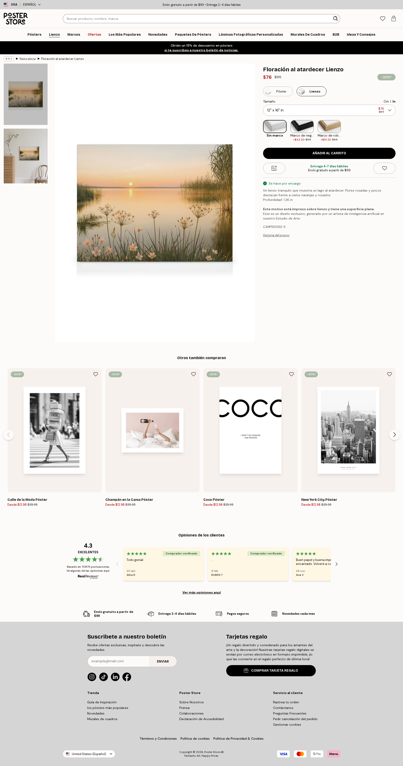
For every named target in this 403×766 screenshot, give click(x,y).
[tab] (382, 19)
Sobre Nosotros (191, 702)
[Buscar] (336, 18)
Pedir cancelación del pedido (295, 719)
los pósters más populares (107, 708)
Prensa (184, 708)
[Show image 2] (26, 156)
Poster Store (212, 752)
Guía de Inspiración (102, 702)
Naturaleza (28, 59)
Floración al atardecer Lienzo (62, 59)
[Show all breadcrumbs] (9, 58)
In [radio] (394, 101)
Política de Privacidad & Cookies (238, 738)
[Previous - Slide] (259, 131)
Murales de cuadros (102, 719)
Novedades (95, 713)
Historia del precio (276, 235)
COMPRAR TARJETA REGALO (274, 671)
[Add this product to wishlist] (384, 168)
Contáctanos (283, 708)
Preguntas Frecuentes (289, 713)
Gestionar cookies (287, 724)
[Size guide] (274, 168)
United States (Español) (89, 754)
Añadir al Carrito (329, 153)
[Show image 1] (26, 94)
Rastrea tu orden (286, 702)
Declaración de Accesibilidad (201, 719)
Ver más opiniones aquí (201, 592)
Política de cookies (195, 738)
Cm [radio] (386, 101)
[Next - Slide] (399, 131)
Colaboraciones (191, 713)
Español (29, 5)
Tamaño (269, 101)
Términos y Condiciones (158, 738)
